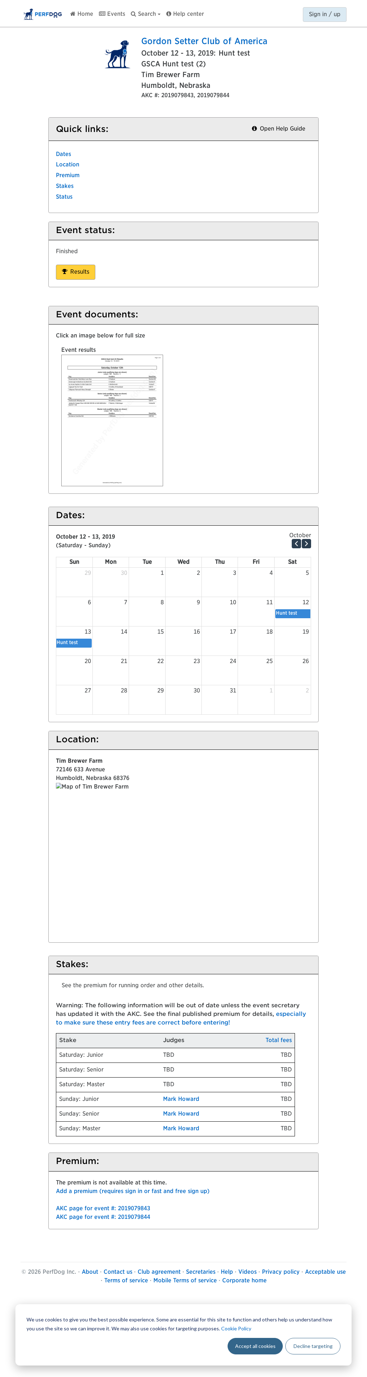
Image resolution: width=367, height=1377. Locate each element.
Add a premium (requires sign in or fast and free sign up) (133, 1191)
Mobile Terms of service (185, 1281)
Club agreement (159, 1272)
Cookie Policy (236, 1328)
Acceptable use (325, 1272)
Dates (63, 154)
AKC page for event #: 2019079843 (103, 1209)
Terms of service (126, 1281)
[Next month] (306, 543)
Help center (187, 14)
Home (84, 14)
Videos (247, 1272)
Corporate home (244, 1281)
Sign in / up (324, 15)
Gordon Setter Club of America (204, 42)
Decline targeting (313, 1346)
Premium (68, 176)
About (90, 1272)
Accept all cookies (255, 1346)
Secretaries (200, 1272)
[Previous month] (296, 543)
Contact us (118, 1272)
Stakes (64, 186)
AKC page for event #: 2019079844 (103, 1217)
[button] (146, 12)
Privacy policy (281, 1272)
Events (115, 14)
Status (64, 197)
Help (227, 1272)
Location (67, 165)
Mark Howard (181, 1099)
